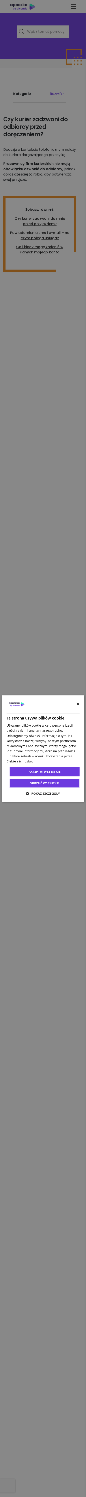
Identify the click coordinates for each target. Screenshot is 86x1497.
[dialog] (43, 748)
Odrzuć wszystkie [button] (44, 783)
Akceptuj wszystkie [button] (44, 772)
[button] (43, 793)
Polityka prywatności (49, 761)
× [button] (77, 704)
